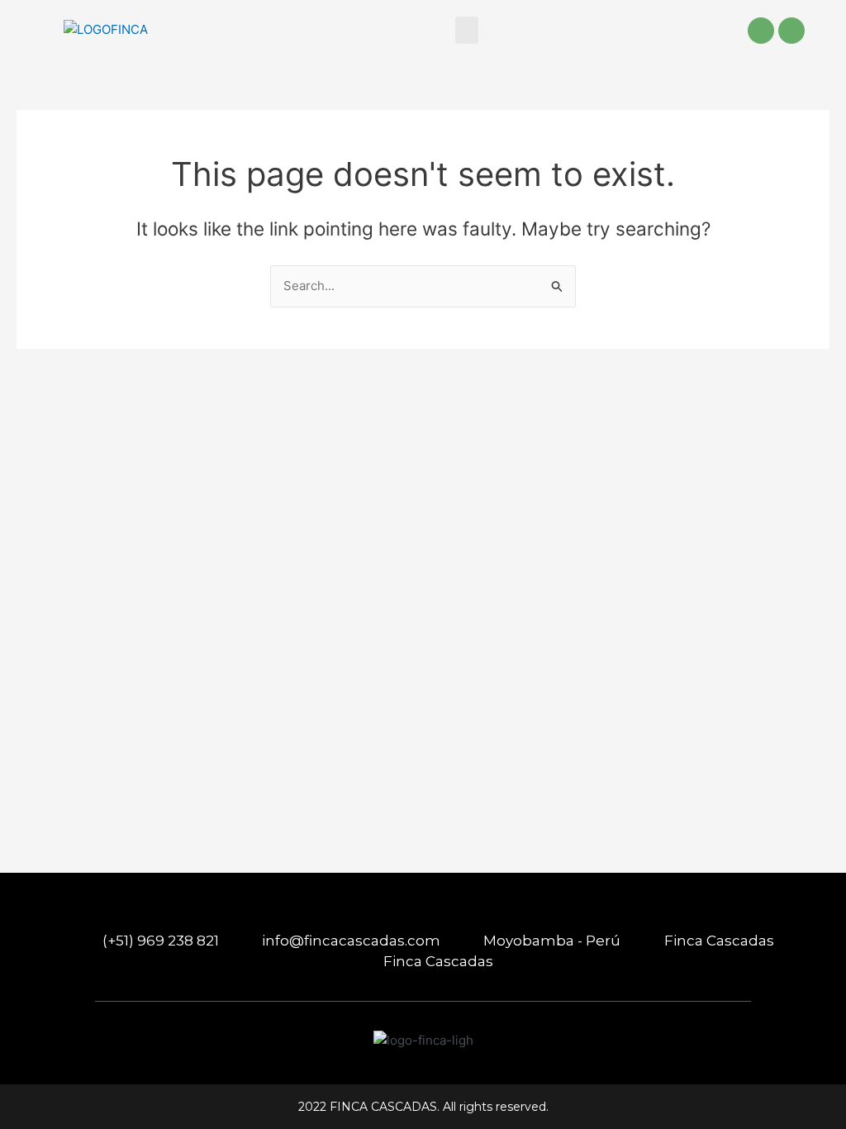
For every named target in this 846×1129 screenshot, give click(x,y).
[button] (466, 30)
